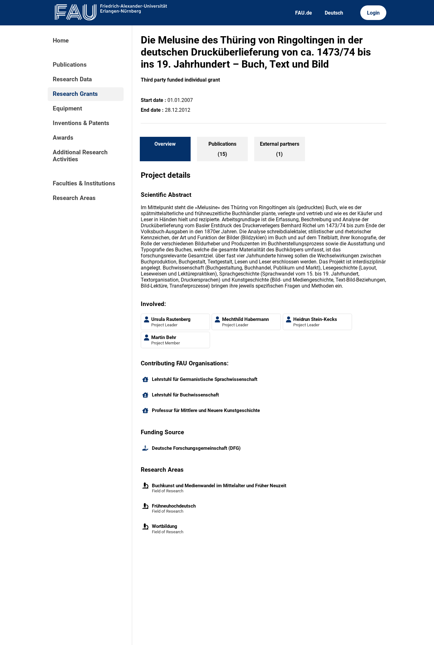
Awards (63, 137)
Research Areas (74, 198)
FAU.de (303, 13)
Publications (70, 64)
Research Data (72, 79)
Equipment (67, 108)
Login (373, 13)
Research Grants (75, 93)
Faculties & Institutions (84, 183)
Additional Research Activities (80, 156)
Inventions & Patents (81, 123)
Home (61, 40)
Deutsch (334, 13)
